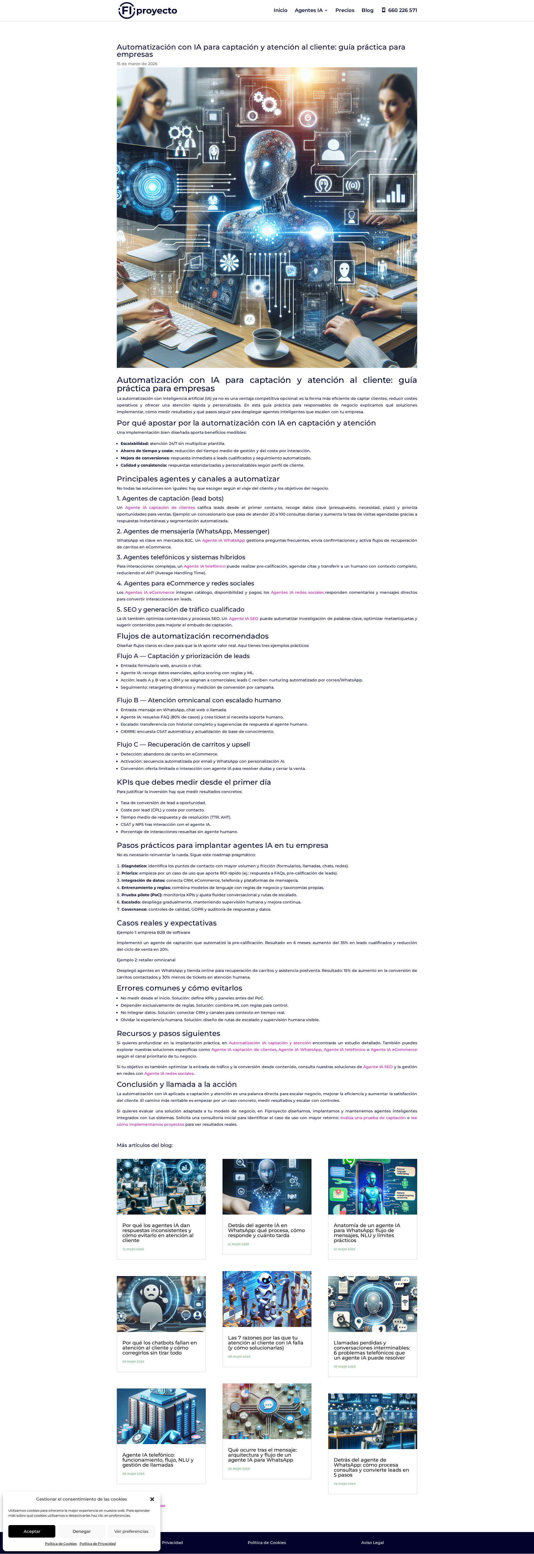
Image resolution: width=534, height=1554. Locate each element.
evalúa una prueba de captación (373, 1117)
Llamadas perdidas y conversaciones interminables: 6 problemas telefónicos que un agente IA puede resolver (372, 1350)
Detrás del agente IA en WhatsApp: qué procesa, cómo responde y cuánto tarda (266, 1230)
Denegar (82, 1531)
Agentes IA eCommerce (149, 592)
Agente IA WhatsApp (223, 540)
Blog (368, 10)
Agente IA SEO (244, 618)
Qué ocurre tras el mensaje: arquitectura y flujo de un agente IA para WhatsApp (262, 1455)
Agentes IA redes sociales (297, 592)
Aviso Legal (372, 1542)
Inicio (281, 10)
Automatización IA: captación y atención (270, 1042)
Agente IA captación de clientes (160, 507)
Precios (344, 10)
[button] (152, 1499)
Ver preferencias (131, 1531)
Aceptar (32, 1531)
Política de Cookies (61, 1543)
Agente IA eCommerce (394, 1049)
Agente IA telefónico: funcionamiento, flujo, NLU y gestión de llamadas (158, 1460)
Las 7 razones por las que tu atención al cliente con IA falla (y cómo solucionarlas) (265, 1343)
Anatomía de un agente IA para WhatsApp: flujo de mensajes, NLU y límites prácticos (367, 1232)
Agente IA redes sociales (169, 1073)
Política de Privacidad (98, 1543)
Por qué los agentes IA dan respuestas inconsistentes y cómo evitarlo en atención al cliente (158, 1232)
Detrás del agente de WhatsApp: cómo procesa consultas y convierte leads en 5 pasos (371, 1467)
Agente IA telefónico (205, 566)
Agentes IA (309, 10)
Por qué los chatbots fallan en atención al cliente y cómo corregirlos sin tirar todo (159, 1348)
